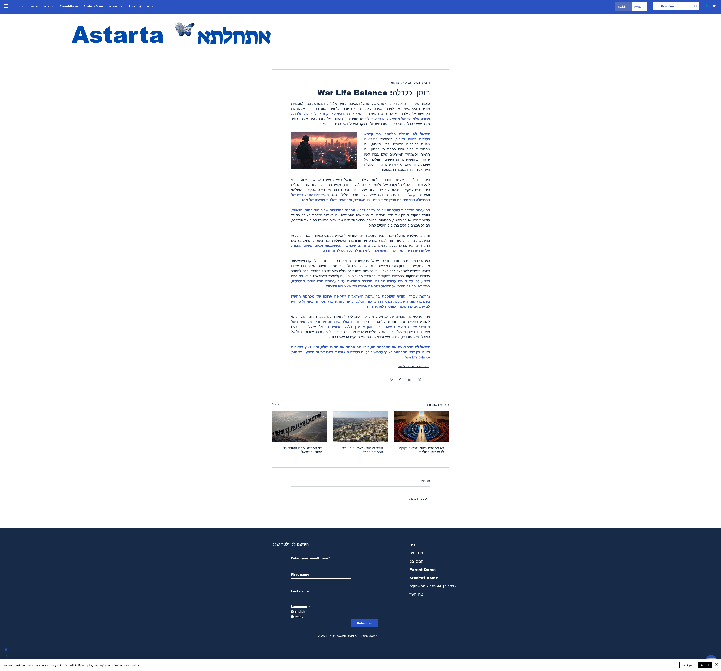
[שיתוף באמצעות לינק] (400, 379)
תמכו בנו (416, 561)
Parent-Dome (422, 569)
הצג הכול (277, 404)
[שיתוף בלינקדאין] (410, 379)
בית (412, 545)
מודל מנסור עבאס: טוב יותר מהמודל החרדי (362, 450)
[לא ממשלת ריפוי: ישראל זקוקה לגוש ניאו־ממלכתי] (421, 426)
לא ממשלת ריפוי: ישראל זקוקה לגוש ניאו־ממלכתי (421, 450)
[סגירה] (716, 665)
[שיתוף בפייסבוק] (428, 379)
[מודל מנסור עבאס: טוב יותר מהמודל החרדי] (360, 426)
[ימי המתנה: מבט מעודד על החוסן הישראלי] (299, 426)
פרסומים (416, 553)
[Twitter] (714, 6)
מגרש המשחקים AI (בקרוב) (429, 586)
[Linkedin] (708, 6)
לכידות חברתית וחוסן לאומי (413, 366)
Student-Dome (423, 578)
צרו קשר (416, 594)
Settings (687, 665)
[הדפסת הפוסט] (391, 379)
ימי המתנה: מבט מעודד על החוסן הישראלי (302, 450)
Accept (705, 665)
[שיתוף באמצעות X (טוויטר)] (419, 379)
